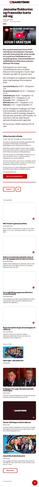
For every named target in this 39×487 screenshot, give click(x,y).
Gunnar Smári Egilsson (15, 21)
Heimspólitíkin (8, 20)
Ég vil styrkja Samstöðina (15, 176)
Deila (9, 189)
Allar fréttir (10, 470)
